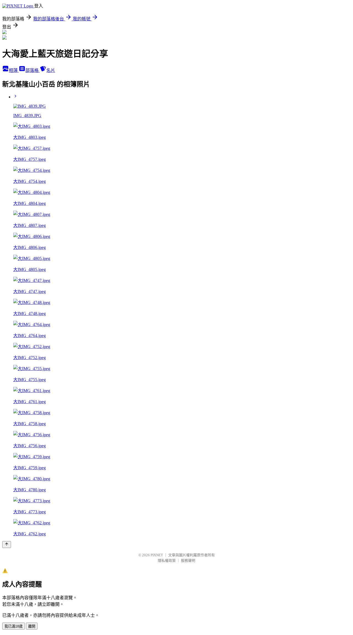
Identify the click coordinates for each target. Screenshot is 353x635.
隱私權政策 (167, 560)
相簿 (14, 70)
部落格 (32, 70)
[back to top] (6, 544)
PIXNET (157, 555)
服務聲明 (188, 560)
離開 (31, 626)
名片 (50, 70)
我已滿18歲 (13, 626)
